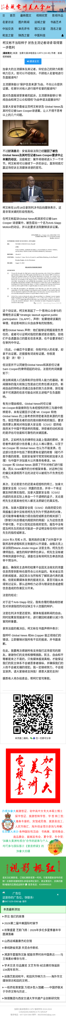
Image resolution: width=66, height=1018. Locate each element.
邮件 (24, 901)
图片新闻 (23, 22)
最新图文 (25, 15)
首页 (12, 15)
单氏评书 (23, 28)
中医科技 (39, 35)
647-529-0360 (12, 901)
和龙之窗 (8, 35)
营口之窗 (39, 28)
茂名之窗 (55, 28)
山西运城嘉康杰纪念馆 (18, 941)
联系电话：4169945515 (39, 884)
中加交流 (8, 28)
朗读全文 (34, 61)
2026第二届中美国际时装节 (21, 923)
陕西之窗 (23, 35)
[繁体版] (37, 1)
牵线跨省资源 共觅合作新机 (21, 947)
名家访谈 (8, 22)
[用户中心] (62, 35)
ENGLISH (46, 1)
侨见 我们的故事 (14, 916)
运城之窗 (39, 22)
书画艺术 (55, 22)
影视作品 (57, 15)
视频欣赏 (41, 15)
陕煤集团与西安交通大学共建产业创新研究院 (32, 998)
